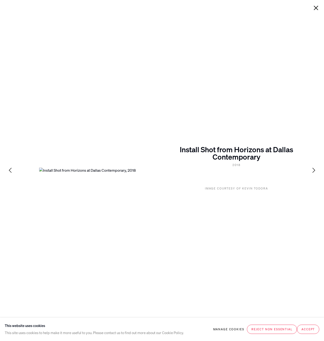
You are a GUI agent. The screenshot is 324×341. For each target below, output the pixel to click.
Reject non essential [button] (272, 329)
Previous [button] (10, 170)
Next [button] (314, 170)
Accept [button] (308, 329)
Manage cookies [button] (228, 329)
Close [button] (316, 8)
